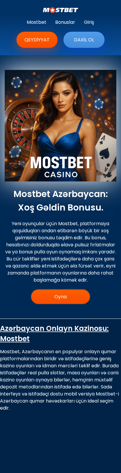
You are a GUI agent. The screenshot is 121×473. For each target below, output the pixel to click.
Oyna (60, 296)
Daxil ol (84, 39)
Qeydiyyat (37, 39)
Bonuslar (65, 22)
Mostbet (36, 22)
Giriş (89, 22)
